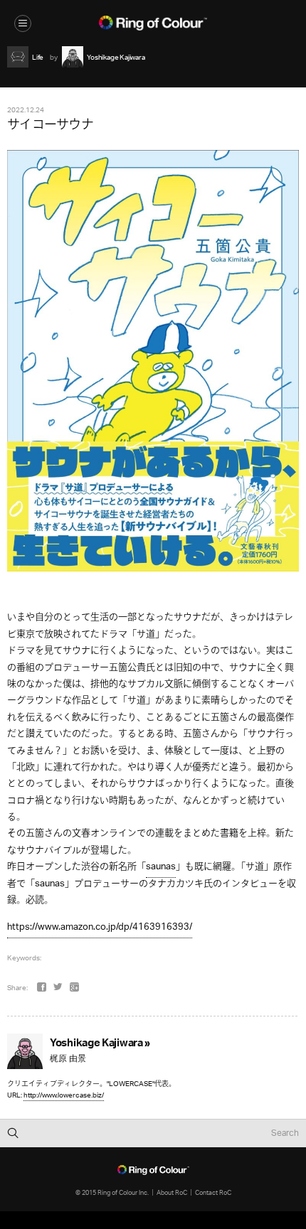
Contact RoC (213, 1192)
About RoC (172, 1192)
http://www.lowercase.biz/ (63, 1095)
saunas (161, 867)
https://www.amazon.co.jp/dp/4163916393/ (99, 927)
